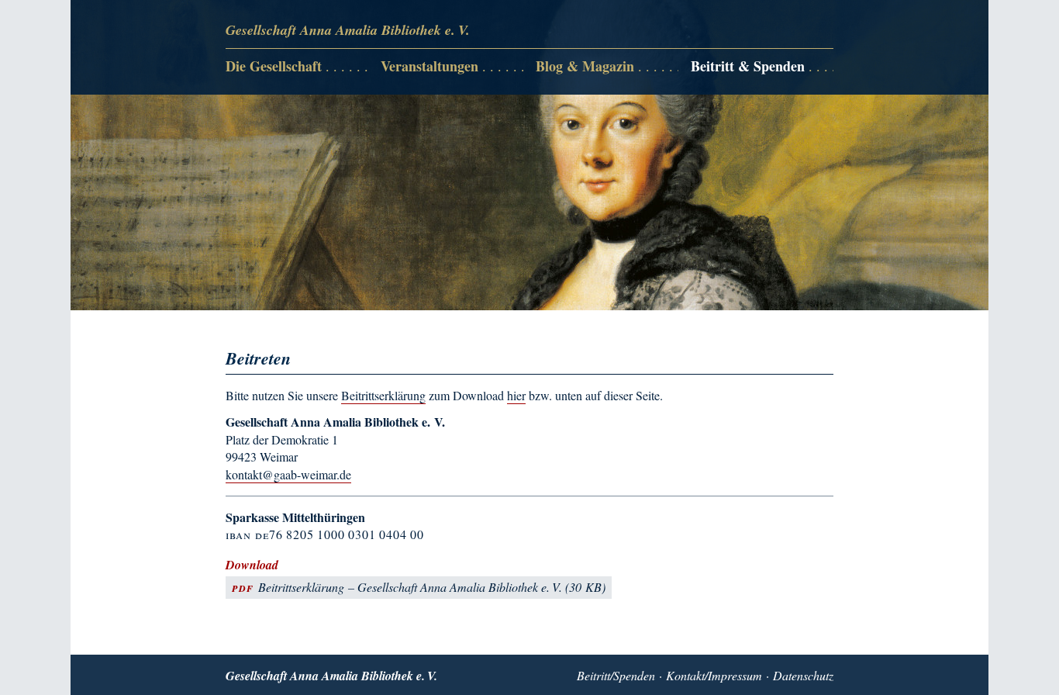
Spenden (634, 675)
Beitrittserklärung (383, 395)
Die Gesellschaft (274, 67)
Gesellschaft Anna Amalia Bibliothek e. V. (348, 30)
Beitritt (593, 675)
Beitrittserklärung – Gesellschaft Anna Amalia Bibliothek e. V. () (418, 587)
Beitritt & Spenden (748, 67)
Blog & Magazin (585, 67)
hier (516, 395)
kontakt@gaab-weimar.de (288, 474)
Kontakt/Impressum (714, 675)
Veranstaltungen (429, 67)
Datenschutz (803, 675)
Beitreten (713, 93)
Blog (548, 93)
